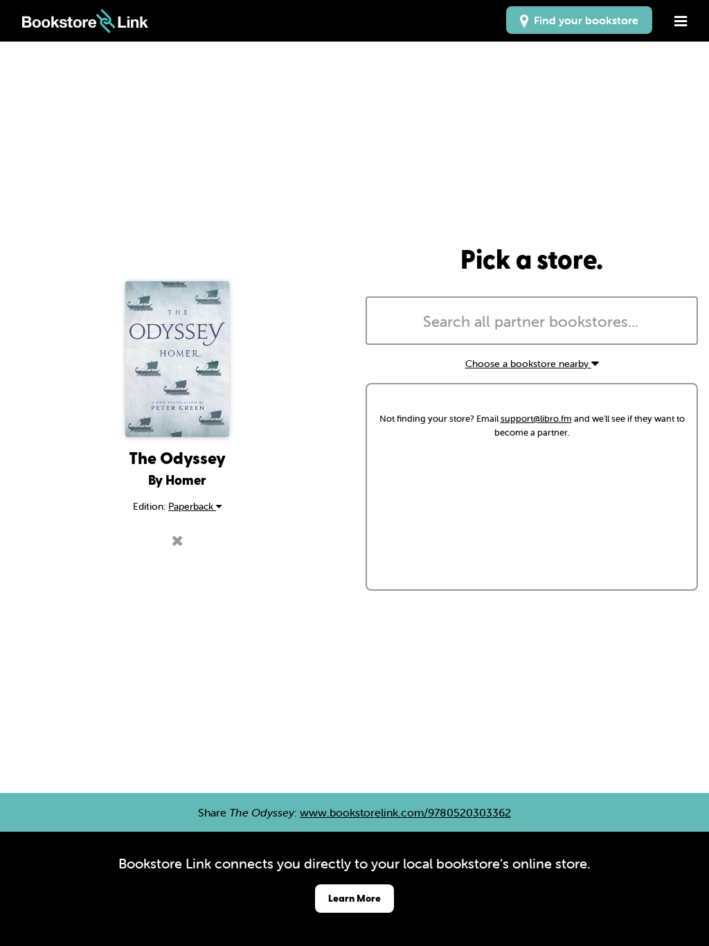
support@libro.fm (536, 419)
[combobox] (532, 320)
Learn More (354, 898)
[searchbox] (532, 322)
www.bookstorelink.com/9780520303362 (405, 812)
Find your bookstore (583, 20)
